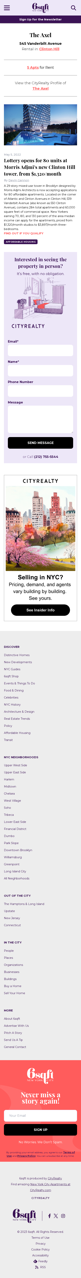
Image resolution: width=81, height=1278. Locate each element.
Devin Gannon (18, 180)
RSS (43, 1267)
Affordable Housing (21, 241)
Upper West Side (15, 765)
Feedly (43, 1261)
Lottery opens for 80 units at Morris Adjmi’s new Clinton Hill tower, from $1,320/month (39, 167)
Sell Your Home (14, 993)
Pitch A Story (13, 1033)
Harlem (9, 779)
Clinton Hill (49, 49)
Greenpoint (11, 864)
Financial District (15, 829)
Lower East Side (15, 822)
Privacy (41, 1243)
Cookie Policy (40, 1249)
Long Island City (15, 871)
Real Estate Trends (17, 719)
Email (13, 341)
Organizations (13, 965)
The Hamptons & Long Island (24, 904)
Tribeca (9, 815)
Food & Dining (14, 690)
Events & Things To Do (19, 683)
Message (15, 402)
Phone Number (20, 382)
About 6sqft (12, 1018)
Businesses (11, 972)
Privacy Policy (26, 1155)
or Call (40, 457)
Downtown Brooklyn (18, 850)
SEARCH (74, 7)
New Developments (18, 662)
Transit (8, 740)
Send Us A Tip (13, 1040)
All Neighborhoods (16, 878)
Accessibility (40, 1255)
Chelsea (9, 793)
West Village (12, 800)
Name (13, 362)
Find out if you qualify (23, 233)
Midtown (10, 786)
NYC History (12, 704)
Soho (7, 808)
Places (8, 958)
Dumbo (9, 836)
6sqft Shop (11, 676)
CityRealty (55, 1178)
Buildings (10, 979)
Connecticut (12, 925)
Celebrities (11, 697)
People (9, 951)
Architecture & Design (19, 711)
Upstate (9, 911)
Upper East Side (15, 772)
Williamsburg (13, 857)
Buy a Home (12, 986)
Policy (8, 726)
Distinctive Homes (16, 655)
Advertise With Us (16, 1026)
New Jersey (12, 918)
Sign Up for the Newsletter (40, 19)
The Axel (40, 88)
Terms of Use (40, 1237)
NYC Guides (12, 669)
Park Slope (11, 843)
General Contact (15, 1047)
